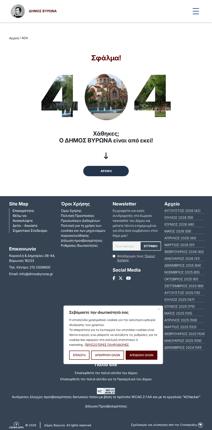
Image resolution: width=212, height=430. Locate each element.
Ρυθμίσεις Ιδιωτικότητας (79, 245)
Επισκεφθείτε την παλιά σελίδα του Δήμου (106, 373)
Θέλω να (19, 216)
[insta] (121, 278)
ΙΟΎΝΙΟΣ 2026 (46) (179, 224)
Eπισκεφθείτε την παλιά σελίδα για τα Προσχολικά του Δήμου (106, 379)
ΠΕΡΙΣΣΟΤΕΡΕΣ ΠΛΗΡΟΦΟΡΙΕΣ (107, 344)
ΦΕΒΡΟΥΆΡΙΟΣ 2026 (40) (184, 252)
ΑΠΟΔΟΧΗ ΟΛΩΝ (141, 355)
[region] (113, 335)
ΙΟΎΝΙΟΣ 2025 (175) (179, 306)
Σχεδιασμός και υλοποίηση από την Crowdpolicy (164, 424)
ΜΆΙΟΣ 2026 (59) (177, 231)
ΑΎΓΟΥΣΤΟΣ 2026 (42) (182, 211)
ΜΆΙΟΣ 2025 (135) (178, 313)
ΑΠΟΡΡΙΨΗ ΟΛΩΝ (107, 355)
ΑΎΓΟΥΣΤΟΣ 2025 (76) (182, 293)
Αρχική (14, 38)
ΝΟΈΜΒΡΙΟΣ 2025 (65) (182, 272)
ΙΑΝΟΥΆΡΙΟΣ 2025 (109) (182, 341)
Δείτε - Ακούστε (25, 226)
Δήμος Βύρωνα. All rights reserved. (68, 425)
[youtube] (128, 278)
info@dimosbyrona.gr (36, 274)
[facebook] (114, 278)
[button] (196, 11)
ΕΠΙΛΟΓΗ (79, 355)
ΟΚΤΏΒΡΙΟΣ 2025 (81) (181, 279)
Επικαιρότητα (23, 211)
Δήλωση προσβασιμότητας (81, 240)
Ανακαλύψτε (23, 221)
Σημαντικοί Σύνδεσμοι (30, 230)
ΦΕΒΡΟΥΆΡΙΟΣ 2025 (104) (184, 334)
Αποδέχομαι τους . (136, 258)
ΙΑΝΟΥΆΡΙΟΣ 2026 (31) (182, 258)
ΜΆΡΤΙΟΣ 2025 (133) (180, 327)
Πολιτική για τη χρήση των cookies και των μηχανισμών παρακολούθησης (83, 231)
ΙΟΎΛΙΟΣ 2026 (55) (178, 217)
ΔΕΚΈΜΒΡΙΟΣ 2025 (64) (182, 265)
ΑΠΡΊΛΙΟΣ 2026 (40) (180, 238)
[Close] (158, 309)
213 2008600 (40, 267)
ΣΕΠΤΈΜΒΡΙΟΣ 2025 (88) (184, 286)
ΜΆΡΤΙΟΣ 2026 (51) (179, 245)
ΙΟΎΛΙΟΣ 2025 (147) (179, 300)
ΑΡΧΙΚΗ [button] (106, 171)
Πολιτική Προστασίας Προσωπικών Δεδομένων (80, 218)
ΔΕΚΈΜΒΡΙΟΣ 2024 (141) (182, 347)
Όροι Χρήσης (71, 211)
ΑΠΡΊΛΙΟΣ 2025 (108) (180, 320)
